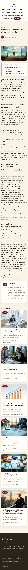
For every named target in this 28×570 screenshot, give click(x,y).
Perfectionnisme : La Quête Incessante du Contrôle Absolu (12, 475)
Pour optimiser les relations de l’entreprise (14, 73)
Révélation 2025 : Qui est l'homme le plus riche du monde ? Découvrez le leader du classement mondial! (13, 511)
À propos (10, 18)
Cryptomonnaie (19, 15)
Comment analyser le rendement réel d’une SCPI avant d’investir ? (13, 404)
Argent (8, 12)
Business (9, 9)
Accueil (3, 9)
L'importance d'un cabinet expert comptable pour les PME (12, 331)
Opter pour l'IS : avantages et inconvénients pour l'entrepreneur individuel (11, 367)
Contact (17, 18)
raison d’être (18, 170)
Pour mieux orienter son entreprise (12, 71)
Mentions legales (5, 553)
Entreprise (4, 18)
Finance (20, 12)
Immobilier (11, 15)
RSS (11, 553)
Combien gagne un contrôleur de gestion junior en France (12, 439)
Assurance (4, 15)
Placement (15, 9)
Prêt (21, 9)
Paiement (14, 12)
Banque (3, 12)
